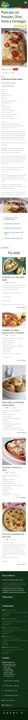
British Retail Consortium (11, 610)
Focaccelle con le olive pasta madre (13, 278)
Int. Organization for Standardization (13, 627)
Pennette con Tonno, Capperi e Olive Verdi (14, 233)
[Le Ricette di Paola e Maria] (8, 82)
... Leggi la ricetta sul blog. (7, 86)
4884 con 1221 (9, 408)
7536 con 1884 (9, 282)
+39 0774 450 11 (8, 685)
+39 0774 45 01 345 (9, 700)
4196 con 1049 (9, 539)
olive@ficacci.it (8, 705)
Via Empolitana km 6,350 (10, 664)
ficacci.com (23, 710)
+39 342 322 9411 (8, 680)
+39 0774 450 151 (9, 695)
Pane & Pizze (9, 69)
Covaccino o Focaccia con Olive (12, 468)
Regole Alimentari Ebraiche (13, 647)
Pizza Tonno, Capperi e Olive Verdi (13, 238)
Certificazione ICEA (9, 636)
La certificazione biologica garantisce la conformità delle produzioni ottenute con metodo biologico (14, 640)
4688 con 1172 (9, 473)
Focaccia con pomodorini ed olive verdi (13, 535)
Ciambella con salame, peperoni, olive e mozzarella (13, 331)
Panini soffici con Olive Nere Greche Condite (13, 403)
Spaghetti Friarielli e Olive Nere (12, 228)
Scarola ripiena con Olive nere (12, 224)
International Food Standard (11, 618)
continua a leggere (21, 307)
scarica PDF (6, 615)
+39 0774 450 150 (9, 690)
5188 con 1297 (9, 335)
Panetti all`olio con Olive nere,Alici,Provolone (10, 218)
